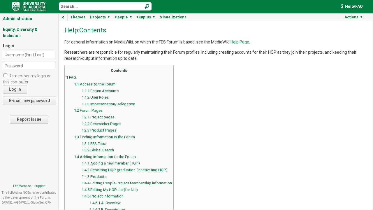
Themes (78, 17)
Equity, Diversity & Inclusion (20, 32)
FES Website (22, 186)
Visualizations (173, 17)
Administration (17, 18)
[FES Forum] (28, 6)
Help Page (240, 42)
